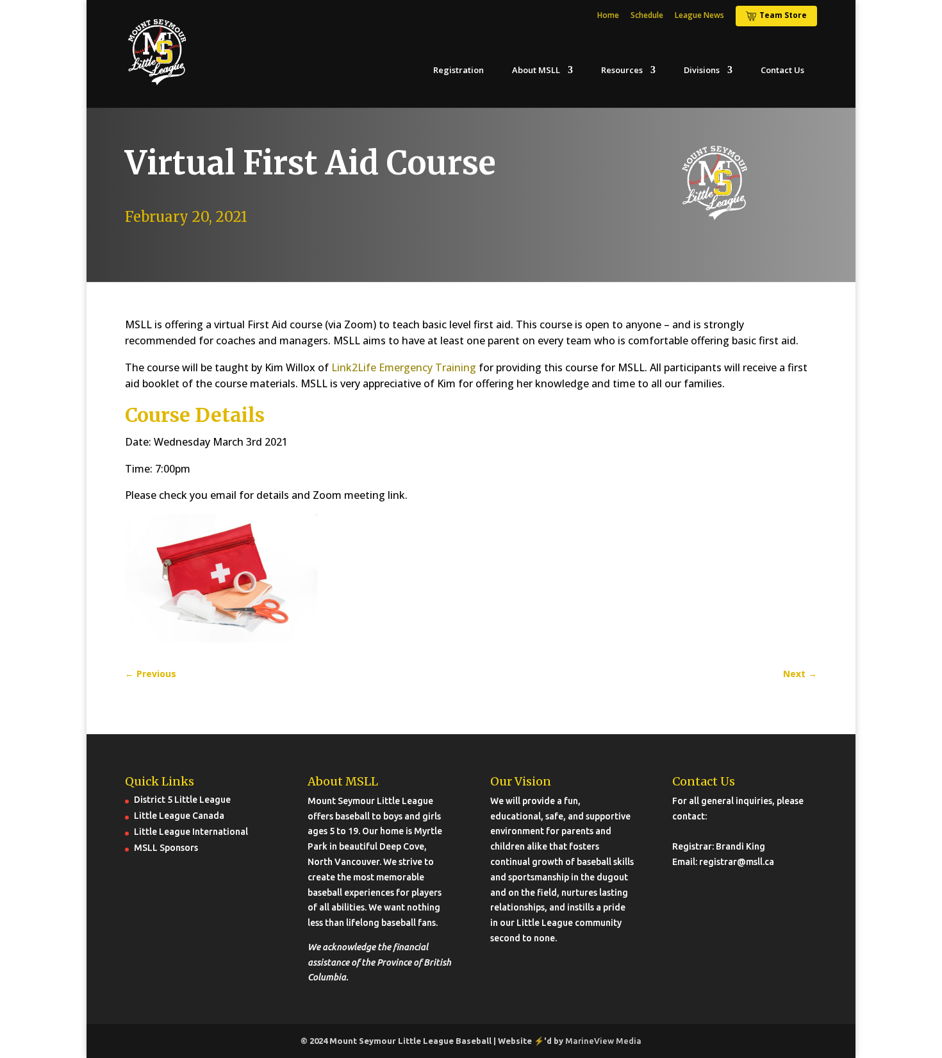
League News (699, 16)
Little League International (191, 832)
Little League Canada (179, 815)
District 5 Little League (182, 799)
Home (608, 16)
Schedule (647, 16)
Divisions (702, 70)
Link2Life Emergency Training (403, 367)
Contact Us (782, 70)
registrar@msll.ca (736, 862)
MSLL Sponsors (166, 848)
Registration (458, 70)
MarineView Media (603, 1040)
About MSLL (536, 70)
